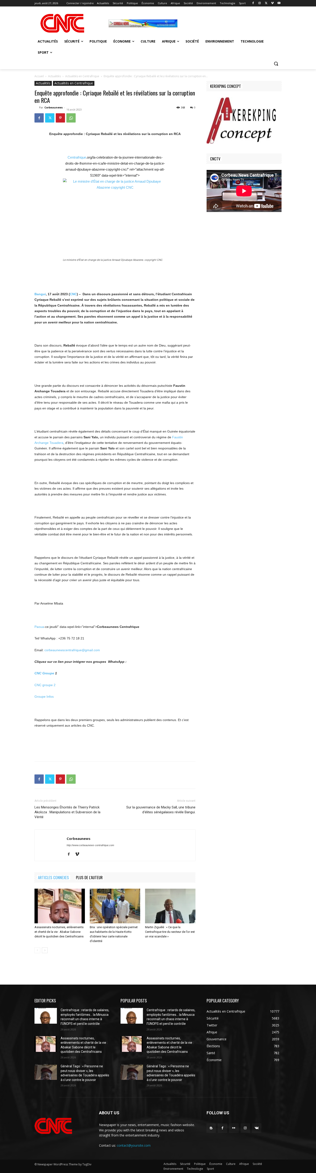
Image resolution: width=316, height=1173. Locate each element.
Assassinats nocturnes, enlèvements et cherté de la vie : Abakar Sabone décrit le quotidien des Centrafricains (59, 931)
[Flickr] (233, 1128)
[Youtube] (279, 3)
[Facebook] (253, 3)
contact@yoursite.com (134, 1145)
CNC (73, 294)
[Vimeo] (272, 3)
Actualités (54, 76)
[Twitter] (266, 3)
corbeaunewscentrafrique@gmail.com (72, 650)
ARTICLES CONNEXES (53, 877)
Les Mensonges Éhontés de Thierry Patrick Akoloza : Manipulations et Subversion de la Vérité (67, 812)
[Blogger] (211, 1128)
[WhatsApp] (71, 118)
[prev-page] (37, 950)
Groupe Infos (44, 696)
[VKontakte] (256, 1128)
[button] (276, 63)
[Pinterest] (60, 118)
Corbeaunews (53, 107)
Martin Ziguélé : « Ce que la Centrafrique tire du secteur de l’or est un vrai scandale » (170, 931)
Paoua (39, 627)
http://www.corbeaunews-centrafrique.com (90, 845)
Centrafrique (77, 157)
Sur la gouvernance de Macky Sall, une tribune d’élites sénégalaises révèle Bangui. (160, 809)
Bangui (40, 294)
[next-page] (45, 950)
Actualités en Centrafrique (82, 76)
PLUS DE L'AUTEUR (89, 877)
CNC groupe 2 (45, 685)
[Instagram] (259, 3)
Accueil (39, 76)
